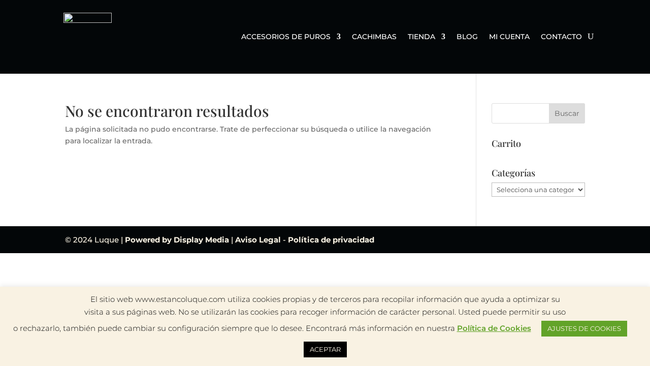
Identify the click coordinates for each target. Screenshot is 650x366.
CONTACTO (561, 37)
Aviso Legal (259, 240)
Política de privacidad (331, 240)
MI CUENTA (509, 37)
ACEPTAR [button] (325, 349)
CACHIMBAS (374, 37)
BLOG (467, 37)
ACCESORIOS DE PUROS (286, 37)
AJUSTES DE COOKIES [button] (584, 328)
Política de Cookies (494, 328)
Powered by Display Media (178, 240)
